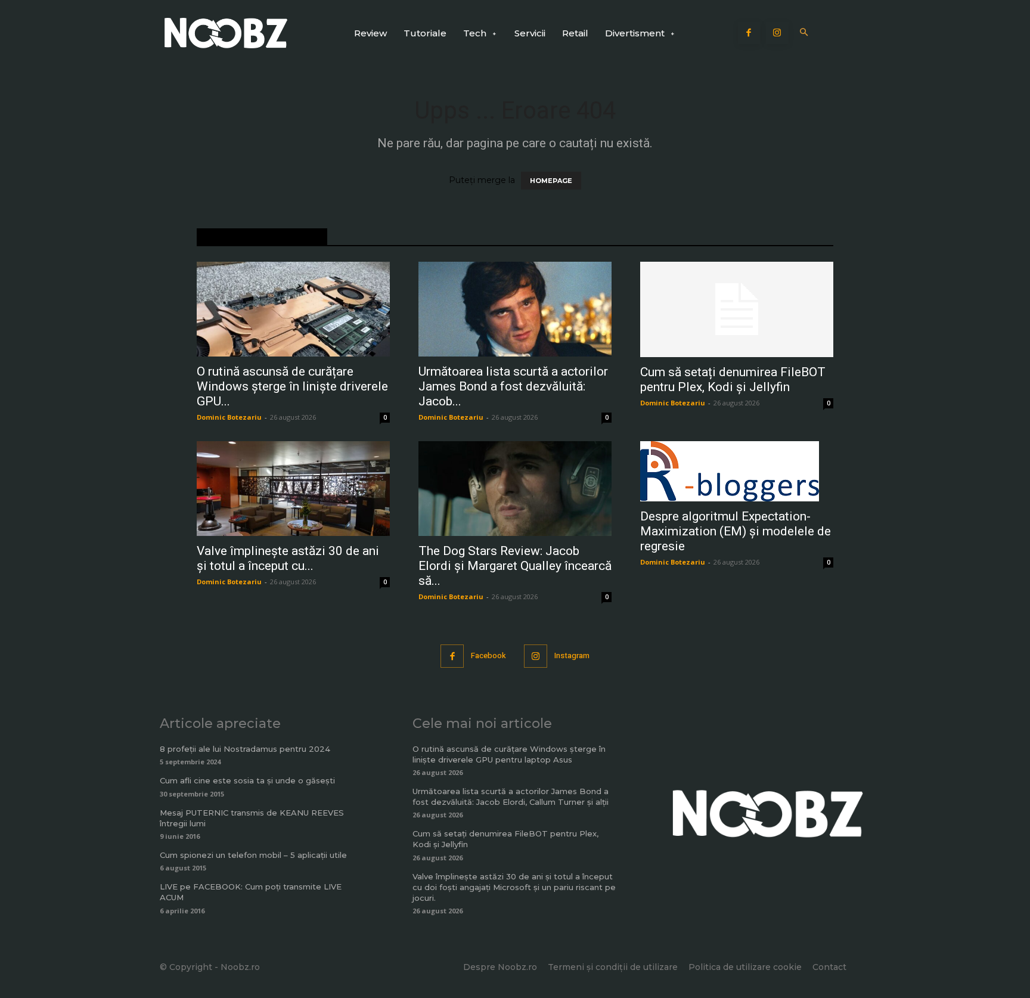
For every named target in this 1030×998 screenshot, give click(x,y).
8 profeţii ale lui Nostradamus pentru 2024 (245, 749)
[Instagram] (777, 33)
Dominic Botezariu (229, 417)
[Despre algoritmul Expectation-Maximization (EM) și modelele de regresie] (736, 471)
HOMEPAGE (551, 180)
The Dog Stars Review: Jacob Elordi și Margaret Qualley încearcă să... (515, 566)
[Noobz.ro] (226, 33)
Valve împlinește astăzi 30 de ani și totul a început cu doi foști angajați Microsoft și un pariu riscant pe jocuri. (514, 887)
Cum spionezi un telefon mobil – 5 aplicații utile (253, 855)
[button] (804, 33)
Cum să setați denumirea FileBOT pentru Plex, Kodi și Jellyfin (733, 379)
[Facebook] (749, 33)
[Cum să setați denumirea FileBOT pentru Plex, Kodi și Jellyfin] (736, 309)
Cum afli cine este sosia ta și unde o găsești (247, 780)
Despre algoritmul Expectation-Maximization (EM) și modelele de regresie (735, 531)
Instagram (572, 655)
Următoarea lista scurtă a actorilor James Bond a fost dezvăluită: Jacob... (513, 386)
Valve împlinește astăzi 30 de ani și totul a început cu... (288, 558)
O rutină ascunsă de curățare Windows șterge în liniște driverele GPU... (292, 386)
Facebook (488, 655)
